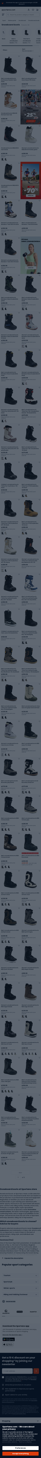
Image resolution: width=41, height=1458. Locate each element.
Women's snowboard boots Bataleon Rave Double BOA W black (31, 373)
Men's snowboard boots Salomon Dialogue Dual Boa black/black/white (30, 1118)
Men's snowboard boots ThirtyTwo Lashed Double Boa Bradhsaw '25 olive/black (10, 670)
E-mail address (9, 1371)
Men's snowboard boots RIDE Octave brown (10, 856)
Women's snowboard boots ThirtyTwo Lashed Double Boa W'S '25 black (9, 598)
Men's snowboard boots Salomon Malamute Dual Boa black (10, 1118)
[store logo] (14, 10)
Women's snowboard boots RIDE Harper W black (30, 968)
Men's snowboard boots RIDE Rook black (30, 856)
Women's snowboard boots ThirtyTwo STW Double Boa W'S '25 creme (9, 560)
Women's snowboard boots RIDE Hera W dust (30, 1043)
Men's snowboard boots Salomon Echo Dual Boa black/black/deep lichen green (29, 1081)
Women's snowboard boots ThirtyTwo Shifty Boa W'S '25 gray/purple (10, 448)
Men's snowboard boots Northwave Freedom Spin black (9, 80)
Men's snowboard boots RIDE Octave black (10, 819)
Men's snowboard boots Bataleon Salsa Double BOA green (9, 299)
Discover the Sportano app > (12, 1335)
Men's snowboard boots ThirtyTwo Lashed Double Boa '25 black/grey (29, 633)
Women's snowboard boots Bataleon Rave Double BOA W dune (31, 336)
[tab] (20, 1276)
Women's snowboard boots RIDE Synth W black (9, 968)
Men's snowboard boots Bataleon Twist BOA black (29, 223)
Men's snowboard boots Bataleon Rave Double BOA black (9, 373)
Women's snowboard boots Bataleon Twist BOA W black (9, 261)
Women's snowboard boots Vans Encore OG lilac (9, 744)
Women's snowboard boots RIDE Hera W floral (9, 1043)
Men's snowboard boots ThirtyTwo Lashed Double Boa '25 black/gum (9, 707)
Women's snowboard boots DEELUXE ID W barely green (30, 148)
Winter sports (12, 20)
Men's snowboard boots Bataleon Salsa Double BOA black (30, 299)
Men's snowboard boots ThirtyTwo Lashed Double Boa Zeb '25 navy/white (29, 598)
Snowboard (22, 20)
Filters (5, 50)
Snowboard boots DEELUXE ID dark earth (10, 186)
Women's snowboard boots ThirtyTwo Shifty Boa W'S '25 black (10, 411)
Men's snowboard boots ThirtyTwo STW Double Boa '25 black (30, 486)
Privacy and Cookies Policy (19, 1413)
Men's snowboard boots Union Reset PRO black (29, 79)
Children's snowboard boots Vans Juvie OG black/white (10, 632)
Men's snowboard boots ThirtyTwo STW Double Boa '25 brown (30, 523)
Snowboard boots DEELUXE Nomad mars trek (9, 114)
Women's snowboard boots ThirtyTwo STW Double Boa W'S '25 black (9, 523)
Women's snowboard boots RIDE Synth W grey (30, 931)
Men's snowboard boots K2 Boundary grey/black (9, 781)
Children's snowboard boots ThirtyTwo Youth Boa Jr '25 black (10, 486)
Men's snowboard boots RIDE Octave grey (30, 819)
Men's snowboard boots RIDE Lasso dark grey (10, 1080)
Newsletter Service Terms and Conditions (20, 1380)
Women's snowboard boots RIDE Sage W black (9, 1005)
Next (20, 1173)
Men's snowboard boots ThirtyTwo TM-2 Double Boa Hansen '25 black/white (30, 411)
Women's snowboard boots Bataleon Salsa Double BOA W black (9, 336)
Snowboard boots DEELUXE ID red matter (10, 148)
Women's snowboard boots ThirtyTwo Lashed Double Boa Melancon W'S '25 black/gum (30, 560)
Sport (4, 20)
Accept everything (20, 1453)
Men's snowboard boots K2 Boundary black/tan (30, 781)
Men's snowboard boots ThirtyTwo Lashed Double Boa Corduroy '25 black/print (30, 670)
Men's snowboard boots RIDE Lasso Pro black (30, 744)
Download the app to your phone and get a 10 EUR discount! (21, 3)
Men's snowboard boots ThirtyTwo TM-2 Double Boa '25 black (30, 448)
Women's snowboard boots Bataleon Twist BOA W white (10, 223)
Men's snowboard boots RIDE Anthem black (10, 893)
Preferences (20, 1448)
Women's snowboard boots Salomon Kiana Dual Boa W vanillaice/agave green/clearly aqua (30, 1153)
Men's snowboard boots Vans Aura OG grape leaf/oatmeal (31, 706)
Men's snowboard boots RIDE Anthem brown (10, 931)
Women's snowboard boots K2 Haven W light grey (9, 1152)
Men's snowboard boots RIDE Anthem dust (30, 893)
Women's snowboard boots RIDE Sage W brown (30, 1005)
